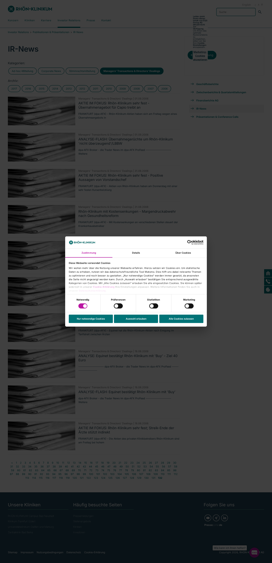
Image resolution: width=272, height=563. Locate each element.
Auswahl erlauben (136, 318)
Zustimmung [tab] (89, 252)
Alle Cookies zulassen (181, 318)
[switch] (118, 306)
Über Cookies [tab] (183, 252)
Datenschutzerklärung (92, 290)
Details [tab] (136, 252)
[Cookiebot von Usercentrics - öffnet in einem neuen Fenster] (189, 242)
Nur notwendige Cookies (91, 318)
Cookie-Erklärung (103, 286)
